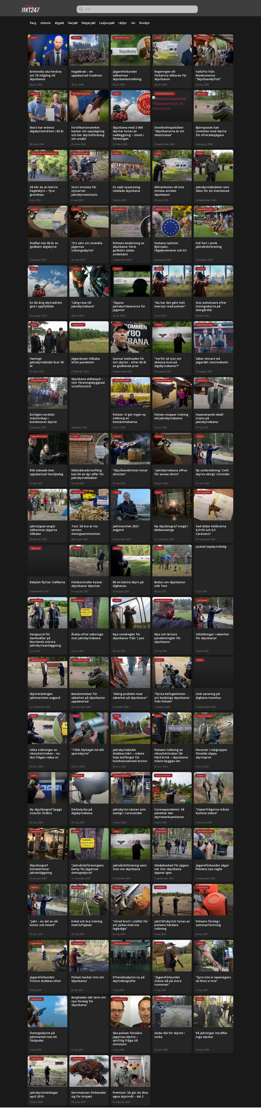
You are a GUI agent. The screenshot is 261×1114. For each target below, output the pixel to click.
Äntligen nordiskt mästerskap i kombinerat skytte (43, 418)
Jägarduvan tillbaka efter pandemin (85, 360)
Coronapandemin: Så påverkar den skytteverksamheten (169, 813)
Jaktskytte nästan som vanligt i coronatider (129, 811)
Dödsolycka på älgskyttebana (81, 811)
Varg (33, 23)
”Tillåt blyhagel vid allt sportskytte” (87, 751)
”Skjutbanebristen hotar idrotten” (130, 472)
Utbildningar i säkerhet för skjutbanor (212, 636)
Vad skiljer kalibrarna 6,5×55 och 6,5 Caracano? (211, 529)
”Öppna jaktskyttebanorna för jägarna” (129, 306)
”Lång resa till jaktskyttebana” (83, 304)
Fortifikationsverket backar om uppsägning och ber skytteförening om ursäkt (87, 133)
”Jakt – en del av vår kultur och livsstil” (44, 923)
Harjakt (72, 23)
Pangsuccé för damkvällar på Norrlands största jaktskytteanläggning (45, 639)
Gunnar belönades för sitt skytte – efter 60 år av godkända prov (129, 362)
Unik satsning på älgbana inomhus (208, 695)
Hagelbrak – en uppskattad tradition (86, 73)
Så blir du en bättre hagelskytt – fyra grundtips (44, 190)
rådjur (122, 23)
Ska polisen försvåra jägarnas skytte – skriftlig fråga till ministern (127, 1038)
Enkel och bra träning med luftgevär (86, 923)
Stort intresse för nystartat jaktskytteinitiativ (84, 190)
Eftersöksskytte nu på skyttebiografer (129, 979)
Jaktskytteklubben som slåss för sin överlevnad (212, 189)
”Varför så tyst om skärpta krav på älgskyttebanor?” (167, 362)
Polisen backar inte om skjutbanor (87, 979)
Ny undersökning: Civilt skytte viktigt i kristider (213, 472)
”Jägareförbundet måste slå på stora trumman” (167, 980)
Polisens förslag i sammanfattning (208, 923)
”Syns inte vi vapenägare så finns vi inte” (213, 979)
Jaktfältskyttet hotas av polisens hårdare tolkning (172, 925)
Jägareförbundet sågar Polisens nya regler (212, 867)
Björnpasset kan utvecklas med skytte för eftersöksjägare (211, 131)
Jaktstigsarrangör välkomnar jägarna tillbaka (43, 529)
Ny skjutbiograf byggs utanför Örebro (46, 811)
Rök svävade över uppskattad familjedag (46, 472)
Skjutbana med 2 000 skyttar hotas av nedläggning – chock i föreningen (128, 133)
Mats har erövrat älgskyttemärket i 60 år (47, 129)
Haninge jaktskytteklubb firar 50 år (47, 362)
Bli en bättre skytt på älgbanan (128, 584)
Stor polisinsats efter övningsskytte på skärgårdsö (211, 306)
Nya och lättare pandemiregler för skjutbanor (167, 637)
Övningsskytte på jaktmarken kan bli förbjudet (43, 1036)
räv (133, 23)
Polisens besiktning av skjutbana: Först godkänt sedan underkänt (128, 248)
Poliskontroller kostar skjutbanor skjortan (86, 584)
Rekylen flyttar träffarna (47, 582)
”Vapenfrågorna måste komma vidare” (212, 811)
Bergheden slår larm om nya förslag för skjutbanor (88, 1001)
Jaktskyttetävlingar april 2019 (44, 1094)
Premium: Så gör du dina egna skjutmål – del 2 (130, 1094)
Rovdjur (144, 23)
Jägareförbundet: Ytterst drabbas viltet (45, 979)
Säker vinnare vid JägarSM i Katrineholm (212, 360)
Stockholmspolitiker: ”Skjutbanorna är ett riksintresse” (169, 131)
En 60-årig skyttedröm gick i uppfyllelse (46, 304)
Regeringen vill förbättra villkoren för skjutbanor (170, 75)
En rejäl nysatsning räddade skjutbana (126, 189)
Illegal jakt (88, 23)
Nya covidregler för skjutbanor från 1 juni (128, 636)
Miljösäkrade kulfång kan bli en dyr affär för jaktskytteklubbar (87, 473)
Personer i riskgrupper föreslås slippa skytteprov (211, 753)
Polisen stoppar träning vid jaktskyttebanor (171, 416)
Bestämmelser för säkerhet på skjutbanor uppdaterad (88, 697)
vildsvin (45, 23)
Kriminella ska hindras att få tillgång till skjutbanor (46, 75)
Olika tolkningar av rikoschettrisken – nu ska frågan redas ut (45, 753)
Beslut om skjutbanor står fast (169, 584)
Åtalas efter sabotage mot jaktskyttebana (87, 636)
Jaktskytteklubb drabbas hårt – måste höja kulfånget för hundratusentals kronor (130, 755)
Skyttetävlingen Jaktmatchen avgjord (45, 695)
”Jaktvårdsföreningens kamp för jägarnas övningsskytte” (87, 869)
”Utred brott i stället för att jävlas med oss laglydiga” (130, 925)
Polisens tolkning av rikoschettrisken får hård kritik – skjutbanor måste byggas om (171, 755)
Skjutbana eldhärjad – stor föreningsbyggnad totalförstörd (88, 382)
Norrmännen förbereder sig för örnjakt (88, 1094)
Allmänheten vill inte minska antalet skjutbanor (169, 190)
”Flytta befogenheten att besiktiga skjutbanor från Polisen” (172, 697)
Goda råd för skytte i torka (169, 1035)
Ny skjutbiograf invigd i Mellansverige (171, 528)
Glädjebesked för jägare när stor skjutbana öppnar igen (171, 869)
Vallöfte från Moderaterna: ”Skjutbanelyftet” (208, 75)
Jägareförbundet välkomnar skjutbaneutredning (127, 75)
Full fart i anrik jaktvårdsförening (209, 245)
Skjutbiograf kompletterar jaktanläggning (41, 869)
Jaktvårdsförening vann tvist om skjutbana (130, 867)
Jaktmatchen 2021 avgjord (126, 528)
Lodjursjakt (106, 23)
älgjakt (59, 23)
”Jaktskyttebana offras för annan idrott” (170, 472)
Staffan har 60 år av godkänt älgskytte (44, 245)
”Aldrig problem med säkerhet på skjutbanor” (130, 695)
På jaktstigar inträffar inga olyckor (211, 1035)
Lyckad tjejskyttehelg (211, 546)
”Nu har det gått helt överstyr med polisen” (170, 304)
